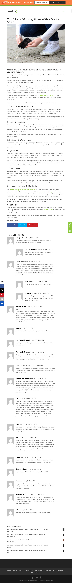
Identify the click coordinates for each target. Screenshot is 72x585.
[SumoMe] (2, 303)
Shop (20, 571)
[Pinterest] (2, 295)
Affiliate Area (35, 573)
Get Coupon (57, 2)
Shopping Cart (49, 571)
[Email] (2, 299)
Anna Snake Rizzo (22, 494)
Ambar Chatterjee (22, 379)
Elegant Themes (32, 580)
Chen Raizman (30, 250)
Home (9, 571)
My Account (38, 571)
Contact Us (59, 571)
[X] (2, 290)
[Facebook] (2, 286)
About (15, 571)
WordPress (49, 580)
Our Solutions (29, 571)
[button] (36, 2)
